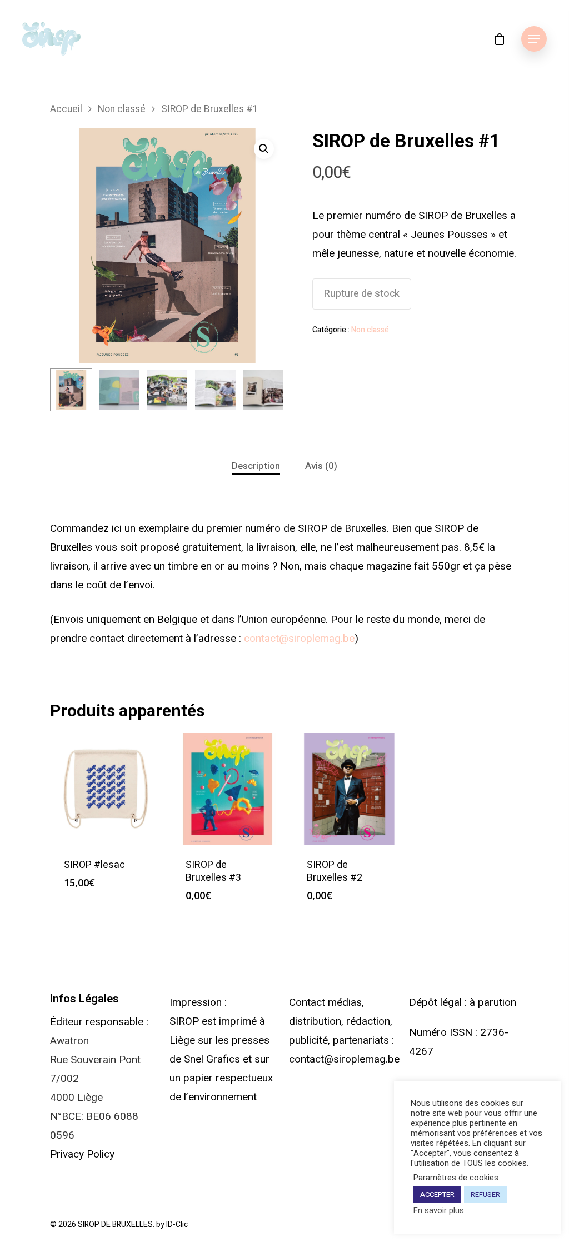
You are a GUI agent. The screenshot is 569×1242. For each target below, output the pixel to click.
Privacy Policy (82, 1154)
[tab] (256, 466)
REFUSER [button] (485, 1194)
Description (256, 466)
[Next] (263, 392)
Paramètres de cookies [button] (455, 1178)
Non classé (122, 109)
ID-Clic (177, 1224)
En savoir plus (438, 1211)
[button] (264, 149)
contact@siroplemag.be (299, 638)
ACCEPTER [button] (437, 1194)
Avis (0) (321, 466)
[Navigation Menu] (534, 38)
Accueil (66, 109)
